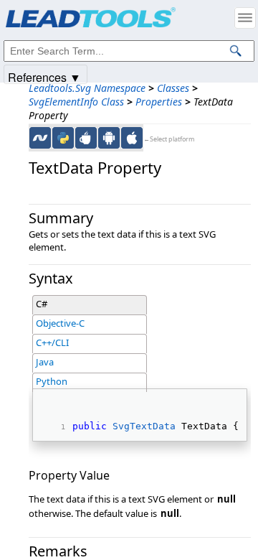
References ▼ (44, 76)
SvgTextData (144, 426)
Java (45, 361)
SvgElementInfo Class (76, 101)
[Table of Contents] (245, 18)
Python (51, 381)
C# (41, 303)
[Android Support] (109, 138)
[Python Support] (63, 138)
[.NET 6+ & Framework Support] (40, 138)
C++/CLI (52, 342)
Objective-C (60, 323)
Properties (158, 101)
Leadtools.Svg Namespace (87, 88)
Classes (173, 88)
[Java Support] (86, 138)
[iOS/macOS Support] (132, 138)
